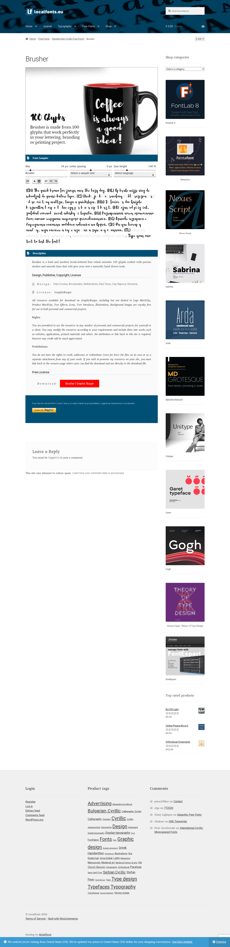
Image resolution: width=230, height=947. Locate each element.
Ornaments (111, 867)
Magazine (125, 858)
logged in (53, 457)
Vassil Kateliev (106, 893)
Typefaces (99, 887)
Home (28, 26)
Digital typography (96, 833)
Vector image (121, 892)
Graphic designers (110, 848)
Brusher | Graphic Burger (79, 383)
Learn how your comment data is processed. (98, 473)
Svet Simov (100, 880)
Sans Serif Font (95, 872)
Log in (29, 806)
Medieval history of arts (126, 863)
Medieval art (108, 862)
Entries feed (32, 810)
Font (133, 833)
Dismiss (221, 941)
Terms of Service (35, 918)
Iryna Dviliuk (106, 858)
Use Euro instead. (182, 941)
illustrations (121, 853)
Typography (65, 26)
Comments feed (34, 815)
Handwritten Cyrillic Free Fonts (68, 39)
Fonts (106, 839)
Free (115, 840)
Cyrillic (118, 818)
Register (30, 801)
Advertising (99, 803)
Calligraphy (95, 819)
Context (107, 819)
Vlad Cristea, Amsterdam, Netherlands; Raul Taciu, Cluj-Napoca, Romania (95, 284)
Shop (109, 26)
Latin (116, 858)
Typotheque (93, 893)
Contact (178, 801)
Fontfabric (93, 840)
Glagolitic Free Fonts (189, 814)
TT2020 (168, 808)
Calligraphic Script (131, 811)
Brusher (30, 173)
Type (108, 880)
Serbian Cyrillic (114, 872)
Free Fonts (88, 26)
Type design (124, 879)
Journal (47, 26)
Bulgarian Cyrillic (104, 810)
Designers (133, 827)
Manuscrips (94, 862)
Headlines (109, 854)
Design (119, 826)
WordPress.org (34, 819)
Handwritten (96, 853)
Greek (123, 847)
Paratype (135, 867)
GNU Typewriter (178, 821)
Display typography (117, 832)
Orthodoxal (123, 867)
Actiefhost (45, 934)
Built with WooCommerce (63, 918)
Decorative (106, 827)
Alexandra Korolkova (122, 804)
